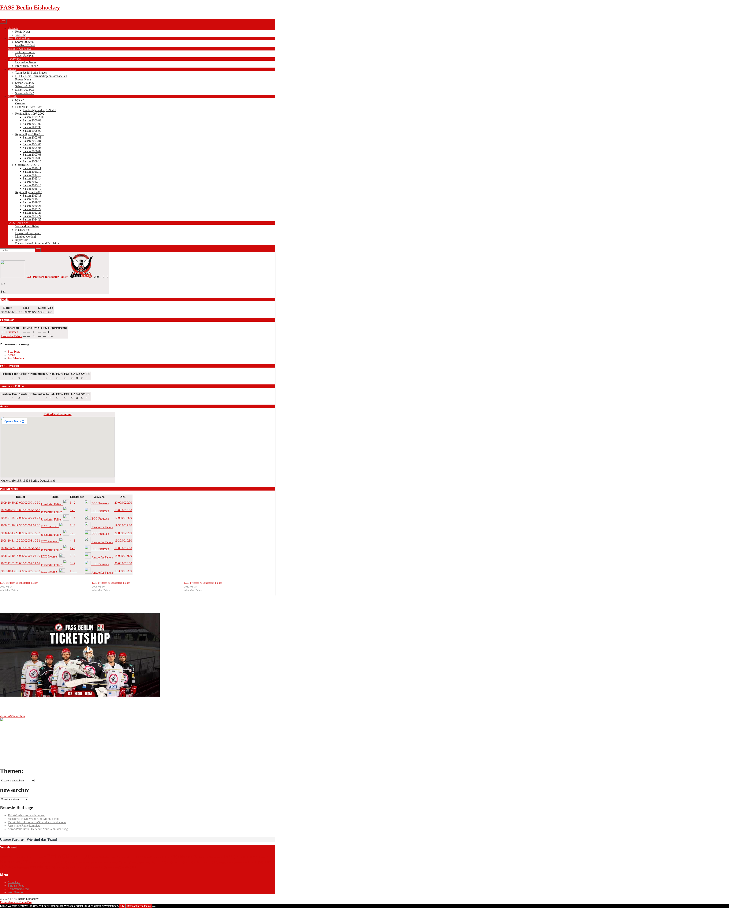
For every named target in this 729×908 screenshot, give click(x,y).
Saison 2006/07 (32, 151)
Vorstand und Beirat (27, 226)
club (139, 857)
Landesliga (14, 59)
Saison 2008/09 (32, 158)
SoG (52, 373)
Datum (20, 496)
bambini (41, 857)
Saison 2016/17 (32, 188)
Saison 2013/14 (32, 178)
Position (6, 373)
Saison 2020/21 (32, 205)
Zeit (122, 496)
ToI (88, 373)
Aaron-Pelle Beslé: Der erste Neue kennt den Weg (38, 829)
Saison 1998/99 (32, 130)
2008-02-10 (20, 555)
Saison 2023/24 (24, 86)
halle (245, 857)
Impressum (21, 240)
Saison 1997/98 (32, 127)
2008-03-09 (20, 548)
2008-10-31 (20, 540)
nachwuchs (102, 862)
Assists (22, 373)
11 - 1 (73, 571)
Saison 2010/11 (32, 168)
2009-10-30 (20, 502)
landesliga (56, 862)
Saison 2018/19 (32, 199)
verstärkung (42, 867)
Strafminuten (36, 373)
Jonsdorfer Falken (11, 336)
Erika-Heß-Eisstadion (58, 414)
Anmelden (14, 882)
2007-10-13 (20, 571)
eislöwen (217, 857)
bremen (97, 857)
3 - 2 (72, 502)
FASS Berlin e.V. (18, 222)
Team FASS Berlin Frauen (31, 72)
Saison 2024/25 (24, 82)
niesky (116, 862)
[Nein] (153, 906)
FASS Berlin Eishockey (30, 7)
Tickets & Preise (25, 52)
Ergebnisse (77, 496)
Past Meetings (16, 358)
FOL (67, 373)
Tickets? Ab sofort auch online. (26, 815)
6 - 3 (72, 533)
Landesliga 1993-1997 (28, 106)
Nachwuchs (22, 229)
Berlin (59, 856)
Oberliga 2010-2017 (27, 164)
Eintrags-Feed (16, 885)
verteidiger (62, 867)
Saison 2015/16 (32, 185)
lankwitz (73, 862)
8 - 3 (72, 525)
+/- (47, 373)
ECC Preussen (9, 332)
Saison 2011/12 (32, 171)
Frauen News (23, 79)
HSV (254, 857)
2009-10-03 (20, 510)
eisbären (187, 857)
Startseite (13, 28)
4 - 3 (72, 540)
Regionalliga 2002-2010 (29, 134)
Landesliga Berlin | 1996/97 (39, 110)
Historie (12, 96)
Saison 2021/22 (24, 93)
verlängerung (21, 867)
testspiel (242, 863)
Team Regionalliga (19, 38)
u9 (10, 867)
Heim (55, 496)
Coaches (20, 103)
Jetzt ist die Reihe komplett (24, 825)
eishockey (205, 857)
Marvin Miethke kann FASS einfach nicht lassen (37, 822)
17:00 (123, 517)
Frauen (12, 69)
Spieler (19, 100)
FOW (59, 373)
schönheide (206, 862)
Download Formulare (28, 233)
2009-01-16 (20, 525)
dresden (158, 857)
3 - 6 (72, 517)
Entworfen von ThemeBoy (16, 902)
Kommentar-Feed (18, 889)
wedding (100, 867)
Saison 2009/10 (32, 161)
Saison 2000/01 (32, 120)
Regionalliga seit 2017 (28, 192)
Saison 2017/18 (32, 195)
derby (148, 857)
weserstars (114, 867)
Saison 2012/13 (32, 175)
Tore (15, 373)
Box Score (14, 351)
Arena (11, 355)
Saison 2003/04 (32, 141)
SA (78, 373)
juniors (263, 857)
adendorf (8, 856)
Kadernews (14, 861)
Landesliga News (25, 62)
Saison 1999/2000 (33, 117)
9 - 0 (72, 555)
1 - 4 (72, 548)
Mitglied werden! (25, 236)
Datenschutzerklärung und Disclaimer (37, 243)
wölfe (129, 867)
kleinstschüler (37, 863)
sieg (222, 862)
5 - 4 (72, 510)
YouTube (20, 35)
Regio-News (22, 31)
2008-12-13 (20, 533)
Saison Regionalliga (20, 48)
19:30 (123, 525)
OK (122, 906)
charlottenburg (110, 857)
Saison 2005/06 (32, 147)
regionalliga (180, 862)
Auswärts (99, 496)
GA (73, 373)
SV (83, 373)
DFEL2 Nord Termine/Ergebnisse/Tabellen (41, 76)
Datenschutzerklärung (139, 906)
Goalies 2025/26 (25, 45)
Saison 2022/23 (24, 89)
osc (136, 862)
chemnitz (126, 856)
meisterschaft (86, 863)
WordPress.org (16, 892)
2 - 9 (72, 563)
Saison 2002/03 (32, 137)
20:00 (123, 502)
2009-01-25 (20, 517)
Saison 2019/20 (32, 202)
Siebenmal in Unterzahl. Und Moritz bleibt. (33, 818)
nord (128, 862)
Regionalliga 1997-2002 (29, 113)
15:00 (123, 510)
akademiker (26, 856)
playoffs (158, 862)
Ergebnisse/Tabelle (26, 65)
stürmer (232, 863)
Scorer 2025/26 (24, 41)
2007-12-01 (20, 563)
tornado (255, 862)
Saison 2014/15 (32, 181)
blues (82, 856)
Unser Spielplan (24, 55)
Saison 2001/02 (32, 123)
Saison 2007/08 (32, 154)
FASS (232, 856)
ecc (171, 856)
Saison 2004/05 (32, 144)
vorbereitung (81, 867)
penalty (145, 862)
